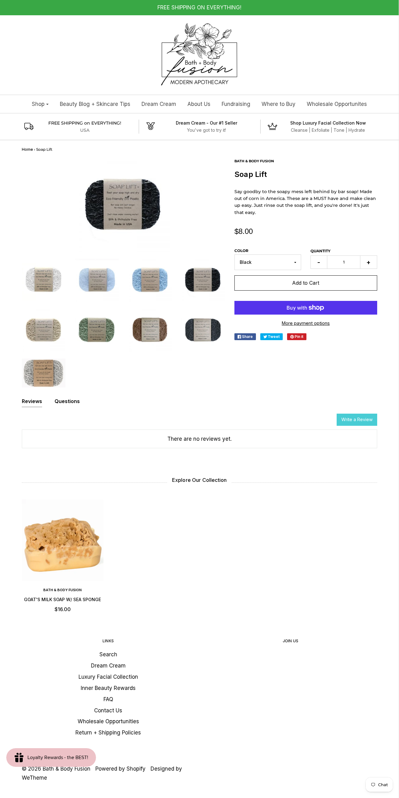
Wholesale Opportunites (337, 104)
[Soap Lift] (44, 280)
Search (108, 654)
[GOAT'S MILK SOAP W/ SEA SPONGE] (63, 540)
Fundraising (236, 104)
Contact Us (108, 710)
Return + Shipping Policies (108, 732)
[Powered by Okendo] (50, 422)
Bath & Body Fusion (62, 590)
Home (27, 149)
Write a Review (357, 419)
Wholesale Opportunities (108, 721)
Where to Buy (279, 104)
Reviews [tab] (32, 401)
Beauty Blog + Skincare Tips (95, 104)
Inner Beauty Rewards (108, 688)
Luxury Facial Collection (108, 677)
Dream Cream (159, 104)
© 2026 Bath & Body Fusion (56, 769)
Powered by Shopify (120, 769)
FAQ (108, 699)
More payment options (306, 323)
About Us (198, 104)
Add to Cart (305, 283)
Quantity (320, 251)
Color (241, 250)
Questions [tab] (67, 401)
